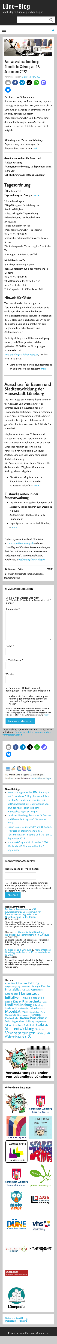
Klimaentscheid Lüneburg (18, 949)
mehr (35, 148)
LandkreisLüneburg (18, 1005)
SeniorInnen (18, 1025)
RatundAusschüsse (35, 573)
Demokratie (25, 987)
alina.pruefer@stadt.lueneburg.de (21, 354)
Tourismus (40, 1029)
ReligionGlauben (41, 1021)
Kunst (44, 1002)
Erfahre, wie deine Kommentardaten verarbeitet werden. (27, 733)
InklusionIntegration (33, 997)
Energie (36, 986)
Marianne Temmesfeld (16, 909)
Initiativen (13, 997)
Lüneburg (12, 568)
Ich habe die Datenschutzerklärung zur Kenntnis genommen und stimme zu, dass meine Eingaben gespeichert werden (28, 700)
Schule (8, 1025)
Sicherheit (29, 1025)
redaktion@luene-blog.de (20, 543)
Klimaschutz (20, 573)
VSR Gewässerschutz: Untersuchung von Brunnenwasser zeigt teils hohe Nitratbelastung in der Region (28, 807)
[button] (8, 82)
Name (10, 646)
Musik (25, 1011)
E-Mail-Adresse (14, 660)
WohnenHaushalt (15, 1036)
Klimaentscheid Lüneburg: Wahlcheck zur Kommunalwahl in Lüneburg (27, 933)
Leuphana (9, 1008)
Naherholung (35, 1012)
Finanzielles (13, 989)
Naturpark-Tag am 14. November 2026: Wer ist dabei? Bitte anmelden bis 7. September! (28, 846)
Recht (7, 1021)
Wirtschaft (43, 1033)
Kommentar (13, 609)
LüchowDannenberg (22, 1008)
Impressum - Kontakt (16, 1320)
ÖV (29, 1036)
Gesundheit (11, 993)
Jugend (8, 1002)
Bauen (11, 573)
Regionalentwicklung (23, 1021)
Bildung (33, 983)
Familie (45, 986)
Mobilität (13, 1011)
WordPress (25, 1333)
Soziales (42, 1024)
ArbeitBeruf (11, 983)
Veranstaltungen (20, 1032)
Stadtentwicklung (12, 577)
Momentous (42, 1333)
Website (10, 674)
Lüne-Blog (16, 6)
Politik (20, 568)
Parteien (36, 1014)
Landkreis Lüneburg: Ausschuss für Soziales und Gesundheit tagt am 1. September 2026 (29, 819)
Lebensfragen (39, 1005)
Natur (43, 1012)
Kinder (17, 1001)
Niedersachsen (23, 1015)
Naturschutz (10, 1015)
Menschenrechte (38, 1008)
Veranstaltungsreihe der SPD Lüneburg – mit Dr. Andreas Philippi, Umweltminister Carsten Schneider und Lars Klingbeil (29, 796)
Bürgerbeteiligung (12, 987)
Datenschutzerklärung (16, 1318)
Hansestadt (29, 993)
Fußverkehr (26, 990)
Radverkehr (12, 1017)
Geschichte (37, 989)
